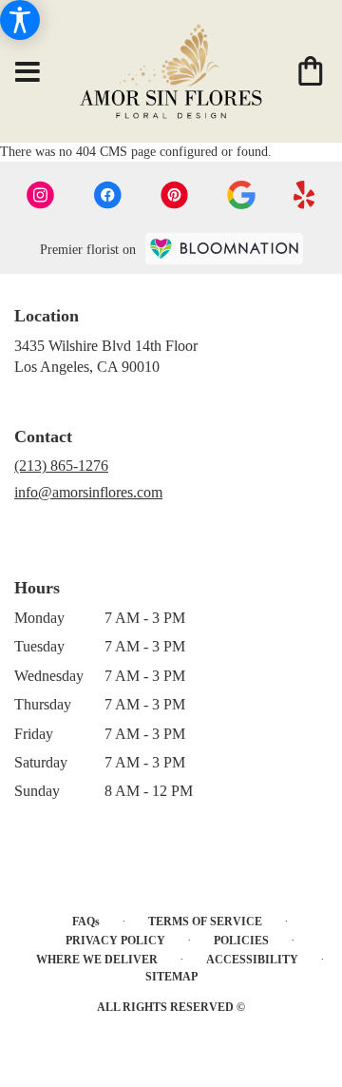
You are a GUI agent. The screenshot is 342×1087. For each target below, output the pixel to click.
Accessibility (252, 959)
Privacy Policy (115, 940)
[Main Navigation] (27, 73)
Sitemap (171, 976)
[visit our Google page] (241, 195)
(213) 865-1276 (61, 465)
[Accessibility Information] (20, 20)
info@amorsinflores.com (88, 492)
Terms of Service (205, 921)
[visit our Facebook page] (107, 195)
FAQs (86, 921)
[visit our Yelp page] (304, 195)
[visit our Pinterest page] (175, 195)
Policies (241, 940)
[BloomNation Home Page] (224, 248)
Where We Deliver (97, 959)
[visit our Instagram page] (41, 195)
